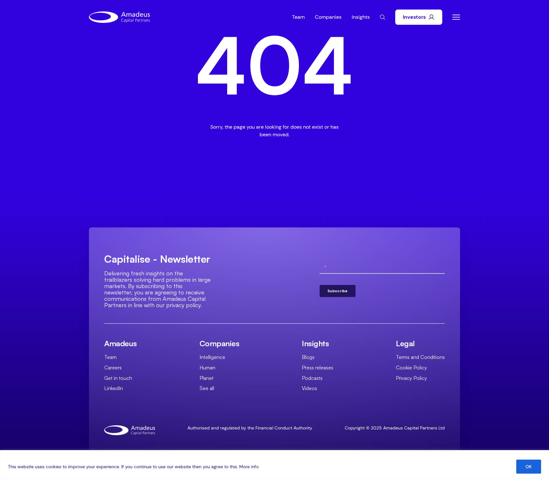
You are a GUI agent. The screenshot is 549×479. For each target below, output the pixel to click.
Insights (361, 17)
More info (249, 466)
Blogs (308, 357)
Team (298, 17)
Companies (328, 17)
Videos (309, 388)
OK (528, 466)
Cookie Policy (411, 367)
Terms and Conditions (420, 357)
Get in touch (118, 378)
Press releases (317, 367)
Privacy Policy (411, 378)
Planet (207, 378)
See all (207, 388)
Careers (113, 367)
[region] (274, 464)
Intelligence (212, 357)
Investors (414, 17)
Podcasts (312, 378)
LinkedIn (113, 388)
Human (207, 367)
